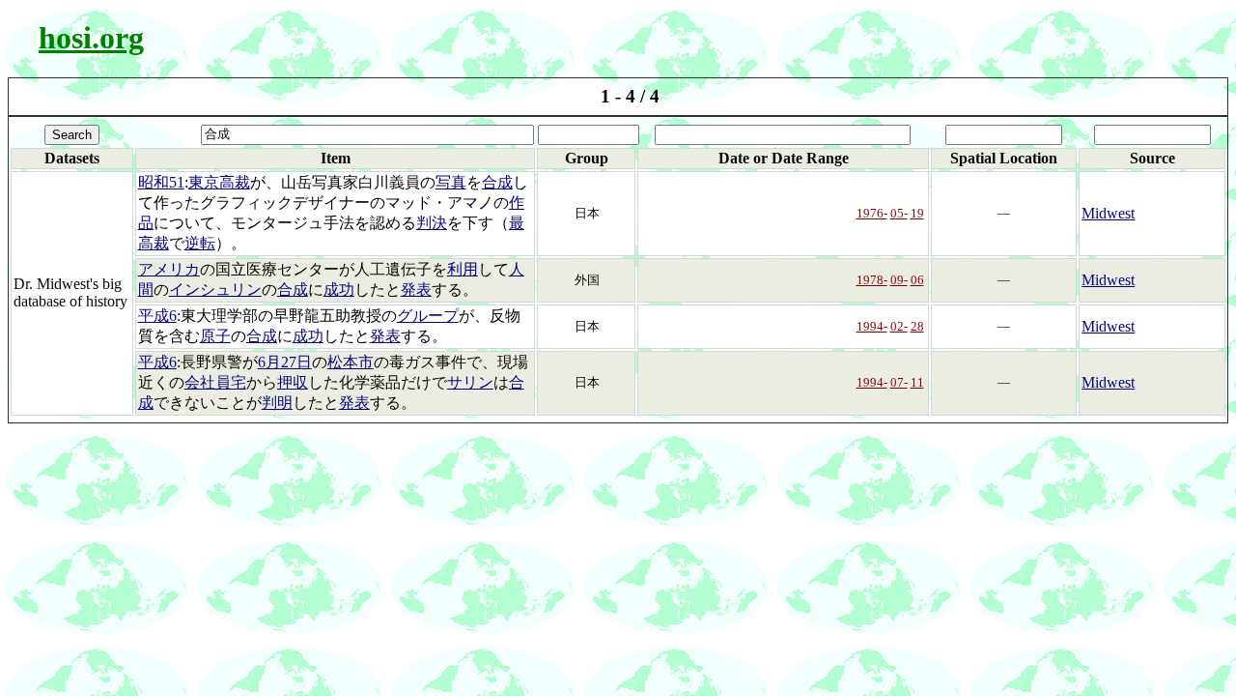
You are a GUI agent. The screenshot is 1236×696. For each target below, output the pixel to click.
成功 (338, 289)
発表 (416, 289)
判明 (277, 402)
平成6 (157, 315)
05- (899, 213)
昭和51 (161, 182)
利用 (462, 269)
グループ (428, 315)
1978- (872, 280)
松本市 (350, 362)
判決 (431, 223)
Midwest (1108, 213)
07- (899, 382)
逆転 (199, 243)
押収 (292, 382)
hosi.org (91, 37)
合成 (497, 182)
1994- (872, 326)
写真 (450, 182)
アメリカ (169, 269)
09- (899, 280)
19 (917, 213)
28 (917, 326)
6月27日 (285, 362)
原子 (215, 336)
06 (917, 280)
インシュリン (215, 289)
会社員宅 (215, 382)
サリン (470, 382)
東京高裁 (219, 182)
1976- (872, 213)
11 (917, 382)
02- (899, 326)
